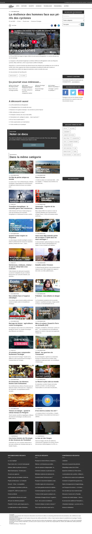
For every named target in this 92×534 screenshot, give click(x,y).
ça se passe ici (75, 81)
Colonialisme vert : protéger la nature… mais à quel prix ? (24, 117)
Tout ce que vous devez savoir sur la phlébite (44, 507)
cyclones (22, 75)
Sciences (38, 6)
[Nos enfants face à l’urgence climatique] (21, 285)
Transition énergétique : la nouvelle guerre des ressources (20, 207)
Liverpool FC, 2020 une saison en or (17, 490)
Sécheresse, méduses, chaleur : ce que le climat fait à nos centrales (20, 267)
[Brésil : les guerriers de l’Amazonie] (47, 342)
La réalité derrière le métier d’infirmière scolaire (18, 507)
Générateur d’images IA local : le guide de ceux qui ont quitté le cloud (45, 497)
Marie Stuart (67, 151)
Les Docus (16, 523)
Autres (66, 6)
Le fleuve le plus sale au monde (47, 382)
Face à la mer (40, 177)
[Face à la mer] (47, 167)
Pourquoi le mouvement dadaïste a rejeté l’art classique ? (45, 481)
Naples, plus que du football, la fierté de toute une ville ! (18, 477)
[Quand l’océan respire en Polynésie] (21, 225)
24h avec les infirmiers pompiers (16, 500)
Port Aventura (68, 148)
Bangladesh (13, 75)
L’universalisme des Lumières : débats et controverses (72, 474)
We (75, 148)
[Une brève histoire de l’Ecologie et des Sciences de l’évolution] (21, 428)
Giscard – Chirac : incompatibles (16, 484)
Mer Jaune (77, 154)
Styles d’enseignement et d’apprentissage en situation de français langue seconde (73, 484)
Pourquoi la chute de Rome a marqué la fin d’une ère (46, 461)
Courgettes (75, 138)
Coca (65, 141)
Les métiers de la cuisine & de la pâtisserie (73, 477)
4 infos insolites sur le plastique (18, 124)
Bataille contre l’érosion (44, 265)
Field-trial (67, 138)
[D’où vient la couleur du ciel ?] (47, 400)
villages (72, 128)
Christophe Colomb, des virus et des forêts (21, 114)
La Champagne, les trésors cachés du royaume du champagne (17, 487)
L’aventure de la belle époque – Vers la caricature (72, 497)
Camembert (67, 131)
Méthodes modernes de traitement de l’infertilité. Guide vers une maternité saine (45, 474)
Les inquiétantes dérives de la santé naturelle (17, 497)
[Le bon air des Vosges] (47, 428)
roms (75, 151)
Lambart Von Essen (69, 135)
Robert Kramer (73, 141)
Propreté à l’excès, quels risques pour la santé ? (18, 504)
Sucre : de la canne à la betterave (43, 500)
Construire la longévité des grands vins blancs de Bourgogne (72, 481)
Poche (65, 128)
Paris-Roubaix (67, 154)
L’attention (64, 460)
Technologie (48, 6)
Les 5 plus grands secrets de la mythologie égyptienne (46, 487)
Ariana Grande (68, 144)
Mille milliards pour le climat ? (17, 112)
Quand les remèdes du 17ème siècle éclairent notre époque (71, 471)
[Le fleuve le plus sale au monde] (47, 371)
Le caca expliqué (12, 460)
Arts (17, 6)
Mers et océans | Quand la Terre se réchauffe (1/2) (47, 324)
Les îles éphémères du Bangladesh (19, 104)
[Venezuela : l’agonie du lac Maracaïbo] (47, 196)
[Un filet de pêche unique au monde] (21, 167)
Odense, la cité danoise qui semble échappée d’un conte (44, 464)
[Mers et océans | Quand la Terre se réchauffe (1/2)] (47, 313)
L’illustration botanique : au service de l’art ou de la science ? (73, 504)
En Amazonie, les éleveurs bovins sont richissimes (18, 382)
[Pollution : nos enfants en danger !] (47, 285)
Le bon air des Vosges (43, 438)
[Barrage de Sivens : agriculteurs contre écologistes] (21, 313)
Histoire (24, 6)
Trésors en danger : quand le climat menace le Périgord (19, 411)
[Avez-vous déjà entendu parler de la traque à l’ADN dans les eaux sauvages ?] (47, 225)
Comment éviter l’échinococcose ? (44, 477)
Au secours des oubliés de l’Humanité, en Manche (72, 501)
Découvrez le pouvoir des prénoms (71, 464)
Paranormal (58, 6)
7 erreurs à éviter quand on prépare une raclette (45, 494)
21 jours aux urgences (13, 474)
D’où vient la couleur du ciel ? (46, 411)
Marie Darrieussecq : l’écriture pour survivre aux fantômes (17, 471)
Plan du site (23, 523)
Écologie (39, 21)
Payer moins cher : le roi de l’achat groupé (18, 464)
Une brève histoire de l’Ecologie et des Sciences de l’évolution (20, 439)
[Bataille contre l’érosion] (47, 254)
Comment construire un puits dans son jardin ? (45, 471)
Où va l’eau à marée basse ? (17, 119)
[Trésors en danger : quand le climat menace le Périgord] (21, 400)
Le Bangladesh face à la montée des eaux (20, 107)
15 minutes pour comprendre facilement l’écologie (19, 353)
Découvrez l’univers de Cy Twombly (71, 494)
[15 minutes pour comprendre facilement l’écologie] (21, 342)
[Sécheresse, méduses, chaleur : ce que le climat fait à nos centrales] (21, 254)
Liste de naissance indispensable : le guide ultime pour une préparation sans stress (45, 467)
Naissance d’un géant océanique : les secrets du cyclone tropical (26, 109)
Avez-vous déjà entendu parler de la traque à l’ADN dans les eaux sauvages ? (46, 237)
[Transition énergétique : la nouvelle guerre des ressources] (21, 196)
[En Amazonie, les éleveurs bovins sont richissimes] (21, 371)
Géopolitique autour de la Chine (70, 467)
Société (31, 6)
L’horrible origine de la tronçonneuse (44, 484)
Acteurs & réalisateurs (67, 507)
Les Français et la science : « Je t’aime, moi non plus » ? (72, 487)
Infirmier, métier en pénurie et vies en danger (17, 467)
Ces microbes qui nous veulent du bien (72, 490)
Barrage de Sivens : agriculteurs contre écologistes (21, 324)
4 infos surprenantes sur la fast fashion (20, 122)
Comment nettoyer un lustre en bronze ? (45, 504)
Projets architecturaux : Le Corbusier (17, 480)
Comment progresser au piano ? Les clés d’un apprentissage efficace (45, 491)
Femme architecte (12, 494)
